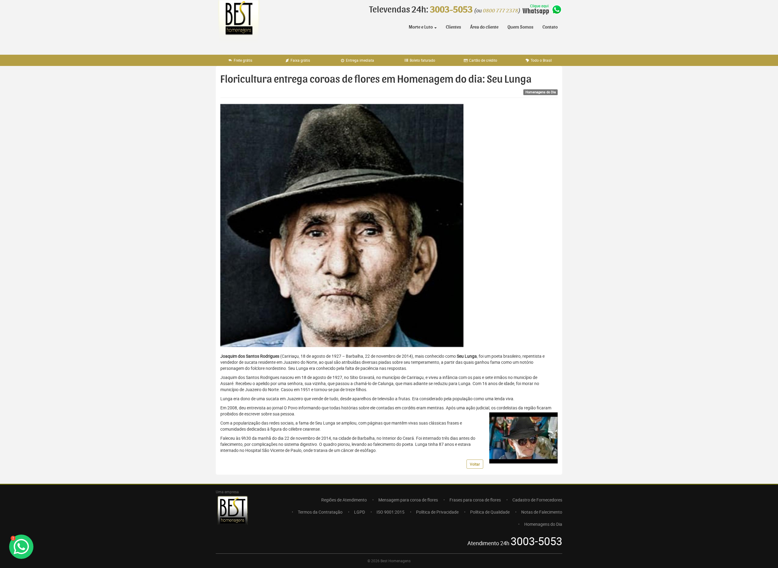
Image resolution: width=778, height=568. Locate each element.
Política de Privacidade (437, 512)
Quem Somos (520, 27)
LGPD (359, 512)
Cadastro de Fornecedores (537, 500)
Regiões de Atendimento (344, 500)
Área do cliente (484, 27)
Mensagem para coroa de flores (408, 500)
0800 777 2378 (500, 11)
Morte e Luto (421, 27)
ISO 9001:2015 (390, 512)
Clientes (453, 27)
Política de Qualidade (490, 512)
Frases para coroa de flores (475, 500)
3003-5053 (451, 9)
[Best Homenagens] (238, 24)
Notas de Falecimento (541, 512)
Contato (550, 27)
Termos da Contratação (320, 512)
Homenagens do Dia (543, 524)
